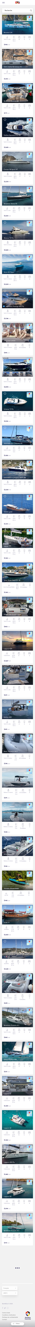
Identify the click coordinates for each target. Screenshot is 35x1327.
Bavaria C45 (8, 32)
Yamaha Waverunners (11, 888)
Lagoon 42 (7, 1094)
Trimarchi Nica (9, 786)
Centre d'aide (6, 1313)
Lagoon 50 (7, 1196)
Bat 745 (6, 991)
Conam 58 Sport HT (11, 169)
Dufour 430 (8, 717)
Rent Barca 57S (9, 854)
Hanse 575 (7, 546)
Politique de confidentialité (10, 1317)
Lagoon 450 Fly (9, 1162)
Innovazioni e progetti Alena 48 (15, 478)
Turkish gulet (8, 512)
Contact (4, 1319)
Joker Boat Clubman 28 (12, 580)
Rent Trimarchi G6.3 (11, 751)
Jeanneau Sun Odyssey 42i (13, 443)
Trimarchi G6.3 (9, 820)
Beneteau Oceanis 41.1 (11, 1025)
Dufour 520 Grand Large (12, 614)
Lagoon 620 (8, 649)
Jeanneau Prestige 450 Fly (15, 306)
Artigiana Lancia (9, 341)
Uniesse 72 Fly (8, 409)
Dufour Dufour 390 (10, 1059)
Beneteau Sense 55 (10, 204)
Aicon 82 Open (9, 272)
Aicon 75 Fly (8, 375)
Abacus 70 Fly (8, 238)
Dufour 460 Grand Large (12, 683)
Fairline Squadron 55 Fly (12, 135)
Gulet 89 (7, 957)
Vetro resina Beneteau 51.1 (13, 67)
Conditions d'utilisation (9, 1315)
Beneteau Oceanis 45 (11, 101)
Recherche (8, 10)
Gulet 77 (7, 923)
